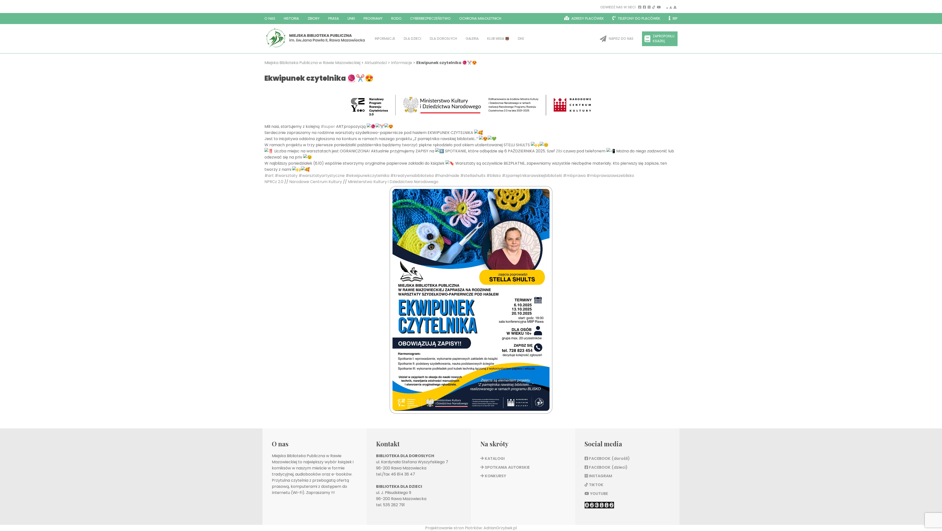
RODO (396, 18)
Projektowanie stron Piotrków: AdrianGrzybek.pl (471, 528)
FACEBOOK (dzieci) (608, 467)
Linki (351, 18)
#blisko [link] (493, 175)
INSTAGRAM (600, 476)
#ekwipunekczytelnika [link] (367, 175)
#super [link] (328, 126)
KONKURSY (495, 476)
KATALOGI (494, 458)
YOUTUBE (598, 493)
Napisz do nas (621, 38)
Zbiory (314, 18)
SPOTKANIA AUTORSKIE (507, 467)
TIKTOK (595, 485)
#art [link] (269, 175)
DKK (521, 38)
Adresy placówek (587, 18)
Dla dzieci (412, 38)
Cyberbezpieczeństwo (430, 18)
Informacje (385, 38)
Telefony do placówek (638, 18)
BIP (675, 18)
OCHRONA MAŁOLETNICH (480, 18)
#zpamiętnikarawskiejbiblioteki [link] (532, 175)
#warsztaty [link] (286, 175)
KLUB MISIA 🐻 (498, 38)
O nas (269, 18)
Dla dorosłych (443, 38)
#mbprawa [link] (574, 175)
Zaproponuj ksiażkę (663, 38)
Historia (291, 18)
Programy (373, 18)
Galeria (472, 38)
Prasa (333, 18)
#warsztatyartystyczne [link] (322, 175)
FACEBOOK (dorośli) (609, 458)
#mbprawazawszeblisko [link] (610, 175)
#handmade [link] (447, 175)
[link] (559, 151)
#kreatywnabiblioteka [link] (412, 175)
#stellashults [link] (472, 175)
